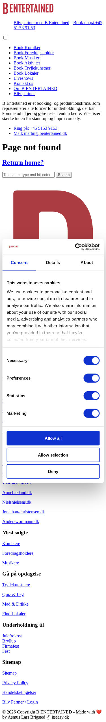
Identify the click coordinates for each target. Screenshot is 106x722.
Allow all (53, 438)
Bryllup (9, 641)
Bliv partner (24, 93)
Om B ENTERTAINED (35, 88)
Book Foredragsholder (34, 52)
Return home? (23, 162)
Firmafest (10, 646)
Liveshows (23, 78)
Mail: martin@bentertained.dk (40, 133)
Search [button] (64, 175)
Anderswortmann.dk (20, 521)
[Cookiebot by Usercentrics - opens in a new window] (75, 246)
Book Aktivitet (27, 62)
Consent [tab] (19, 262)
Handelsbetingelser (19, 692)
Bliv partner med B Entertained (41, 22)
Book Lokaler (26, 73)
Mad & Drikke (15, 604)
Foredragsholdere (17, 553)
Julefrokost (12, 635)
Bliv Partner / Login (20, 702)
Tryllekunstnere (16, 584)
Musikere (10, 562)
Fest (6, 651)
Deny (53, 471)
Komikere (11, 543)
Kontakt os (23, 83)
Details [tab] (53, 262)
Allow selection (53, 454)
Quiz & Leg (13, 594)
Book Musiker (26, 57)
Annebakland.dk (17, 492)
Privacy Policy (15, 682)
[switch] (91, 378)
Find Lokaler (13, 613)
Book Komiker (27, 47)
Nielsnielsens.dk (16, 502)
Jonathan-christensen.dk (23, 511)
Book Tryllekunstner (32, 68)
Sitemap (9, 673)
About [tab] (87, 262)
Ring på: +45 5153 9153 (35, 128)
